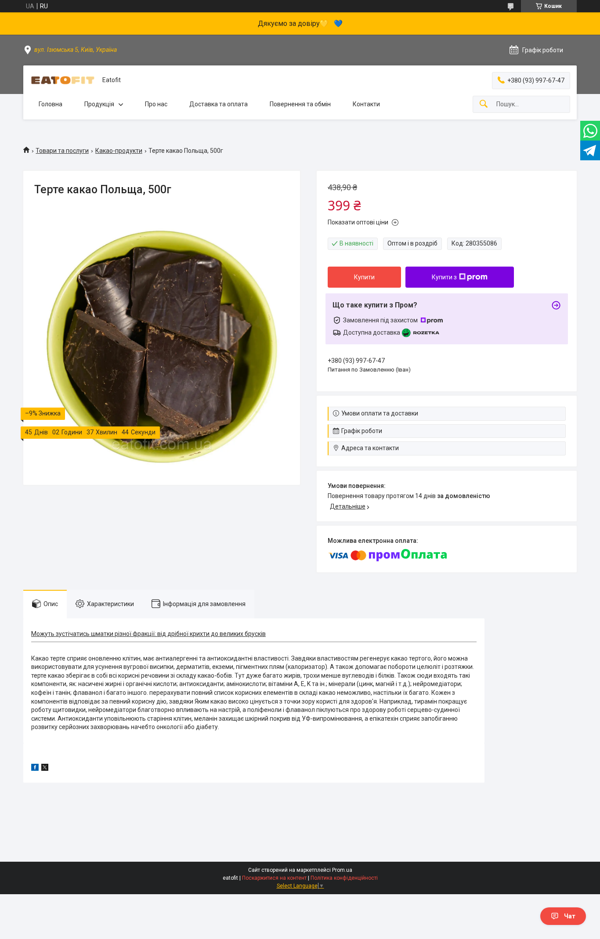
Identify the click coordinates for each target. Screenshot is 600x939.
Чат (569, 916)
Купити (364, 277)
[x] (44, 768)
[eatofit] (63, 80)
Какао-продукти (118, 150)
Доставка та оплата (218, 104)
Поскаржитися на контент (274, 878)
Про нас (156, 104)
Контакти (366, 104)
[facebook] (35, 768)
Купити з (444, 277)
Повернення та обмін (300, 104)
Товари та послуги (62, 150)
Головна (50, 104)
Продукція (99, 104)
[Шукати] (483, 104)
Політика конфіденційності (344, 878)
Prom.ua (342, 870)
